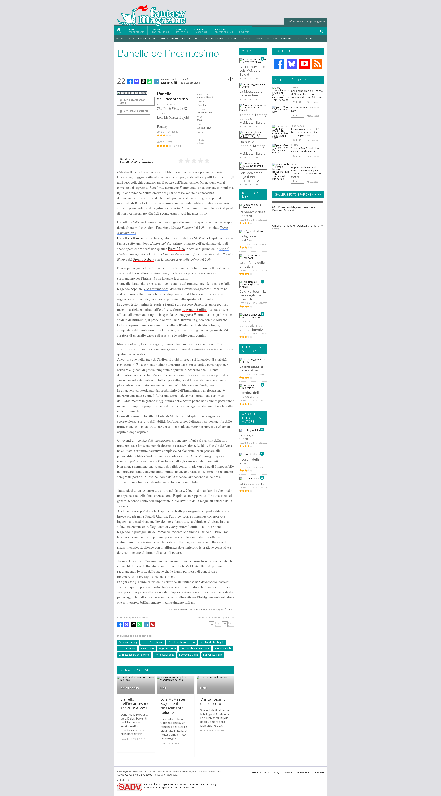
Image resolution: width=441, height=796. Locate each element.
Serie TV (181, 30)
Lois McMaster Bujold (203, 238)
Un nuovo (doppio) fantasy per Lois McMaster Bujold (252, 148)
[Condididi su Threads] (143, 81)
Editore (201, 102)
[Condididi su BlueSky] (137, 81)
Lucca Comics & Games (213, 38)
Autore (161, 114)
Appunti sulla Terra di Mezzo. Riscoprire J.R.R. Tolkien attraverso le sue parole (306, 172)
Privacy (275, 772)
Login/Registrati (316, 21)
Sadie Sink (247, 38)
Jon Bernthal (305, 38)
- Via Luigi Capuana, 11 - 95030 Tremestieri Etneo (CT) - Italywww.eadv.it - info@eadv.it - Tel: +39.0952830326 (180, 786)
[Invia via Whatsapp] (150, 81)
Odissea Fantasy (144, 222)
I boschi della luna (249, 461)
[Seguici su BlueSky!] (292, 64)
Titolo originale (166, 104)
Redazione (303, 772)
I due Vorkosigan (202, 456)
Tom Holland (178, 38)
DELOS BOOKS (130, 688)
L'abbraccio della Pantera (252, 214)
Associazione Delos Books (138, 774)
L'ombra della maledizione (250, 394)
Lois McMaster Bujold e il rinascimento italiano (173, 706)
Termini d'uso (258, 772)
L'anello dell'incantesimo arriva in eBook (135, 703)
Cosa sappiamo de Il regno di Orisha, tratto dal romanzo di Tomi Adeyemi (307, 94)
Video (244, 30)
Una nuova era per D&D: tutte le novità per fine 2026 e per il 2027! (305, 132)
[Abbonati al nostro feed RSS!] (317, 64)
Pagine (200, 132)
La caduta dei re (251, 483)
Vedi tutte (316, 194)
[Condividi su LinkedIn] (156, 81)
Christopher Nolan (266, 38)
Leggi (299, 102)
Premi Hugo (176, 248)
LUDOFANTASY (298, 126)
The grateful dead (156, 288)
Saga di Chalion (167, 648)
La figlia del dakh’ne (248, 238)
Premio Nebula (143, 259)
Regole (288, 772)
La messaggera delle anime (180, 259)
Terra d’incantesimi (152, 642)
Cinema (160, 30)
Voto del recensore (167, 132)
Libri (136, 30)
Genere (160, 123)
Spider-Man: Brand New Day (305, 109)
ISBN (199, 125)
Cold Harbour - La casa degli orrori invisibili (253, 295)
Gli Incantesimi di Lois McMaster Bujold (252, 70)
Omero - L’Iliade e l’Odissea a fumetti (295, 226)
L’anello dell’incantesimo (135, 238)
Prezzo (200, 140)
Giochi (201, 30)
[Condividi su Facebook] (130, 81)
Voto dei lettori (165, 142)
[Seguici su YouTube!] (304, 64)
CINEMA (294, 88)
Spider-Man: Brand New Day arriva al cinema (305, 149)
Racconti (224, 30)
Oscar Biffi (169, 82)
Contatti (319, 772)
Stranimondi (288, 38)
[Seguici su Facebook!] (279, 64)
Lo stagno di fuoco (248, 437)
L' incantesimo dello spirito (213, 701)
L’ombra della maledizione (181, 254)
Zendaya (163, 38)
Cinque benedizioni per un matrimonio (251, 325)
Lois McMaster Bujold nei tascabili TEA (250, 177)
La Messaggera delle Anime (251, 93)
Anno (199, 117)
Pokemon (233, 38)
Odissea (193, 38)
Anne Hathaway (146, 38)
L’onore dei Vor (161, 243)
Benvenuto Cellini (194, 309)
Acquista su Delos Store (132, 101)
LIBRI (163, 688)
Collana (201, 109)
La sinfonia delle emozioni (252, 264)
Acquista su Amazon (136, 111)
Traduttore (203, 94)
